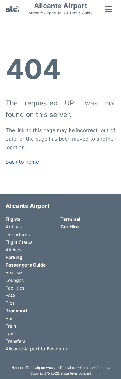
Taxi (10, 333)
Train (11, 326)
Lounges (15, 280)
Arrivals (14, 226)
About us (103, 368)
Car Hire (69, 226)
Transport (17, 310)
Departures (18, 234)
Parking (14, 257)
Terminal (70, 219)
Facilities (15, 288)
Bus (9, 318)
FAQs (11, 295)
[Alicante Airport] (12, 9)
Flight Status (19, 242)
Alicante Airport (60, 6)
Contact (86, 368)
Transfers (15, 341)
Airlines (13, 249)
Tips (10, 303)
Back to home (22, 162)
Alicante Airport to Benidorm (36, 349)
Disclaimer (68, 368)
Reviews (14, 272)
